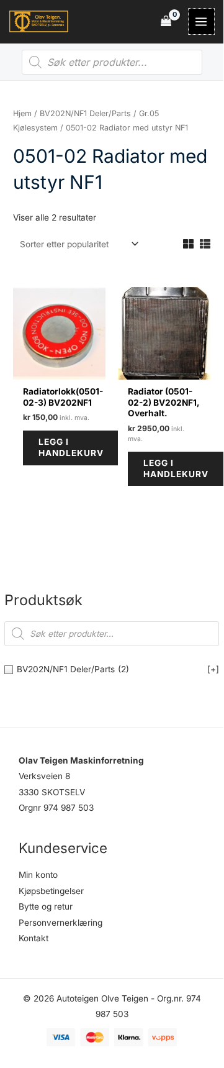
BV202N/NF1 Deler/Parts (85, 113)
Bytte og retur (46, 906)
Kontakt (33, 938)
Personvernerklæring (60, 923)
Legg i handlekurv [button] (71, 447)
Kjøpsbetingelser (51, 891)
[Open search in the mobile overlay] (112, 62)
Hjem (22, 113)
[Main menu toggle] (201, 21)
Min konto (38, 875)
